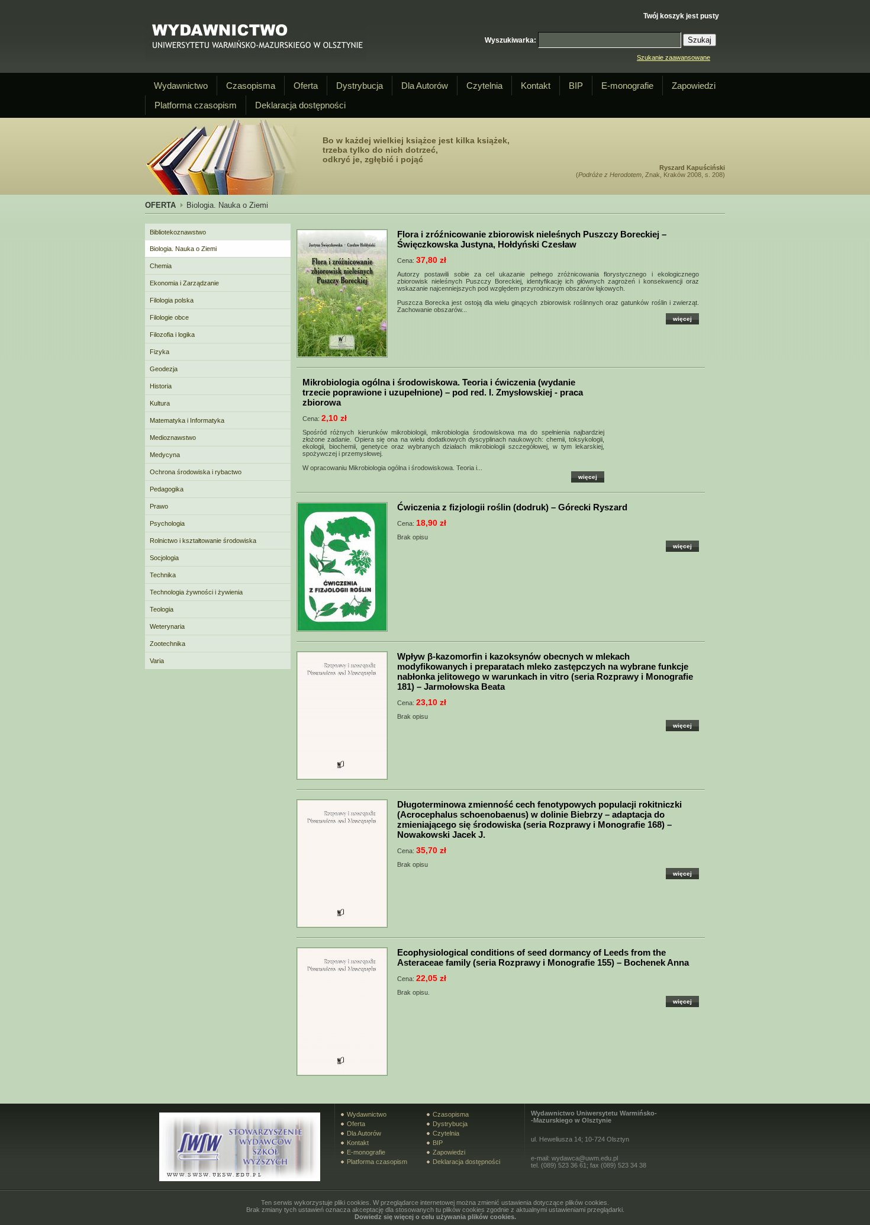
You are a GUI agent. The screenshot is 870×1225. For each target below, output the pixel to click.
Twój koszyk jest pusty (681, 16)
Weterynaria (167, 626)
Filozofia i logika (172, 334)
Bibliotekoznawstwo (178, 232)
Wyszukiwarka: (510, 40)
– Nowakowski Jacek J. (539, 819)
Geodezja (164, 368)
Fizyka (159, 351)
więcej (682, 319)
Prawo (159, 506)
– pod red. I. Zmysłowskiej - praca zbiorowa (442, 392)
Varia (157, 660)
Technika (163, 574)
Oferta (306, 86)
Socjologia (164, 557)
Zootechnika (167, 643)
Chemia (161, 265)
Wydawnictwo (181, 86)
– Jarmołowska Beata (545, 671)
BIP (576, 86)
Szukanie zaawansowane (673, 57)
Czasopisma (250, 86)
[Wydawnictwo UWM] (255, 59)
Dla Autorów (424, 86)
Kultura (160, 403)
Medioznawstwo (173, 437)
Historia (161, 386)
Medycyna (165, 454)
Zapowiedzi (694, 86)
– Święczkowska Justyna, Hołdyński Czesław (531, 239)
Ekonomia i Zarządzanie (184, 283)
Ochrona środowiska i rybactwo (195, 471)
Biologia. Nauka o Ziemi (183, 248)
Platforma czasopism (195, 105)
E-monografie (627, 86)
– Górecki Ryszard (512, 507)
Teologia (161, 609)
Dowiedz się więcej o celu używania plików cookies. (435, 1216)
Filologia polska (172, 300)
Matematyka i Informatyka (187, 420)
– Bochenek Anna (543, 957)
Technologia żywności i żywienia (196, 592)
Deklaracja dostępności (300, 105)
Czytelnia (484, 86)
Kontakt (535, 86)
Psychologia (167, 523)
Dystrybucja (359, 86)
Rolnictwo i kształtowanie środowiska (203, 540)
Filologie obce (169, 317)
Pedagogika (166, 489)
